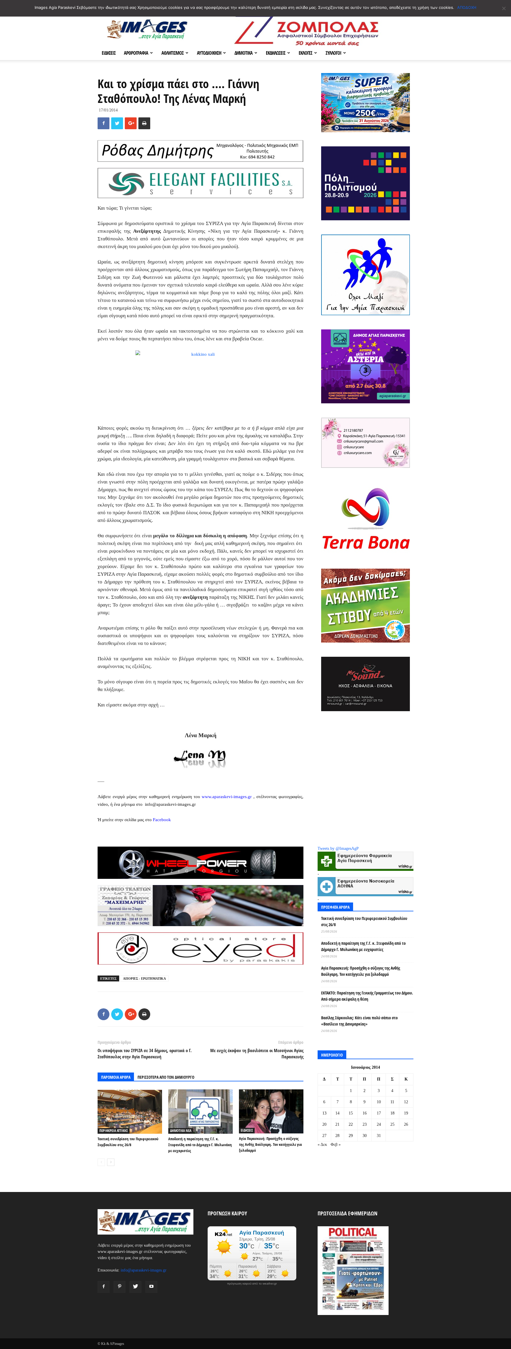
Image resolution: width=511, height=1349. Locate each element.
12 (406, 1102)
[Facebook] (103, 1287)
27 (324, 1135)
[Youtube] (151, 1287)
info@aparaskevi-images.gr (143, 1270)
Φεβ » (336, 1144)
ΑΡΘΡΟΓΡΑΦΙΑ (136, 53)
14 (337, 1113)
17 (379, 1113)
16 (365, 1113)
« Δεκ (322, 1144)
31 (379, 1135)
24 (379, 1124)
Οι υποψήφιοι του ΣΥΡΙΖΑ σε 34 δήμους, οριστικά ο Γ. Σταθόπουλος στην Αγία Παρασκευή (145, 1053)
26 (406, 1124)
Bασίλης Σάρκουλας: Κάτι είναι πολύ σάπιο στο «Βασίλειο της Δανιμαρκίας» (359, 1021)
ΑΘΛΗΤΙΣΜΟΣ (172, 53)
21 (337, 1124)
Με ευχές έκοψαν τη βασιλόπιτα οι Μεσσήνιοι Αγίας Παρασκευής (256, 1053)
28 (337, 1135)
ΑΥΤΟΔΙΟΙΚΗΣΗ (209, 53)
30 (365, 1135)
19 (406, 1113)
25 (392, 1124)
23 (365, 1124)
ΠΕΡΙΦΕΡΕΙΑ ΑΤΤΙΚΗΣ (113, 1130)
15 (351, 1113)
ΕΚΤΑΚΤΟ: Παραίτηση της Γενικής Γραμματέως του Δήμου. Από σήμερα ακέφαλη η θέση (367, 996)
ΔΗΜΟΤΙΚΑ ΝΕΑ (180, 1130)
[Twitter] (135, 1287)
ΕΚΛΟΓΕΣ (305, 53)
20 (324, 1124)
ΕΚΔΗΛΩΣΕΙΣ (275, 53)
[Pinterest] (119, 1287)
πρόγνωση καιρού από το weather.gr (252, 1283)
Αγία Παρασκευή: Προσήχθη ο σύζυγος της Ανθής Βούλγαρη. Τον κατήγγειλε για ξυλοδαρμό (270, 1144)
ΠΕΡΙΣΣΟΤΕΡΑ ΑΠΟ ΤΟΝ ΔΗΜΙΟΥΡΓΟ (166, 1077)
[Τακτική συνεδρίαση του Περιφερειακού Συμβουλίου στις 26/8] (130, 1111)
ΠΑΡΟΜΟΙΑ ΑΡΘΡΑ (115, 1077)
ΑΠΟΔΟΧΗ (466, 7)
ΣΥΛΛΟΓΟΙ (333, 53)
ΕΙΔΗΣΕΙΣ (109, 53)
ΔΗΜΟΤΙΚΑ (244, 53)
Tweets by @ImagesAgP (338, 848)
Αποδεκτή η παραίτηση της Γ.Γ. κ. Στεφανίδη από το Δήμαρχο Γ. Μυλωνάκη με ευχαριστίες (200, 1144)
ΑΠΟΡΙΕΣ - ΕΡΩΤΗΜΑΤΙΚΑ (144, 978)
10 (379, 1102)
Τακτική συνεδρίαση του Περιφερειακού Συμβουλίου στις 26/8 (364, 921)
